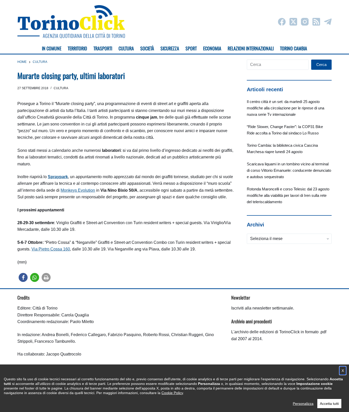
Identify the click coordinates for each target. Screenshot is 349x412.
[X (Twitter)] (293, 22)
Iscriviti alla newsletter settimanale (262, 308)
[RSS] (316, 22)
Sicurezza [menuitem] (169, 48)
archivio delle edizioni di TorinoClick (267, 332)
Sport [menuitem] (191, 48)
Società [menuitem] (147, 48)
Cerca (321, 64)
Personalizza (303, 404)
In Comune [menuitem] (51, 48)
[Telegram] (328, 22)
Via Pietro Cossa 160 (50, 249)
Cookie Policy (172, 393)
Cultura (61, 88)
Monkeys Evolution (78, 190)
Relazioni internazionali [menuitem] (251, 48)
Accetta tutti (329, 404)
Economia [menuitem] (212, 48)
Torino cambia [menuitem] (293, 48)
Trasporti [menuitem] (103, 48)
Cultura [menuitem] (126, 48)
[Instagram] (305, 22)
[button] (23, 277)
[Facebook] (282, 22)
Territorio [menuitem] (77, 48)
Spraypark (58, 177)
